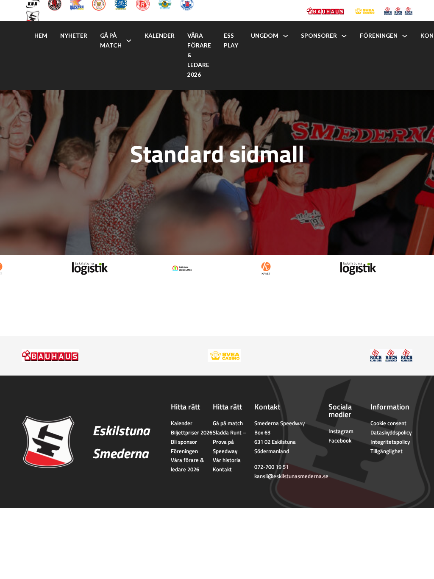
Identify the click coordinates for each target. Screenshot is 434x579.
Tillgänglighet (386, 451)
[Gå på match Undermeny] (129, 40)
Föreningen (379, 35)
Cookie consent (388, 423)
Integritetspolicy (390, 441)
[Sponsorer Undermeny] (344, 36)
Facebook (339, 440)
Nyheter (73, 35)
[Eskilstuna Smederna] (32, 16)
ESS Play (231, 40)
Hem (40, 35)
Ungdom (264, 35)
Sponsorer (319, 35)
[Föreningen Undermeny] (405, 36)
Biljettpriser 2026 (191, 432)
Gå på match (111, 40)
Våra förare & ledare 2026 (199, 55)
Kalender (160, 35)
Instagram (340, 431)
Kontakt (222, 469)
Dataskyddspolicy (391, 432)
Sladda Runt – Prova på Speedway (229, 441)
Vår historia (227, 460)
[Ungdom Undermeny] (286, 36)
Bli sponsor (184, 441)
